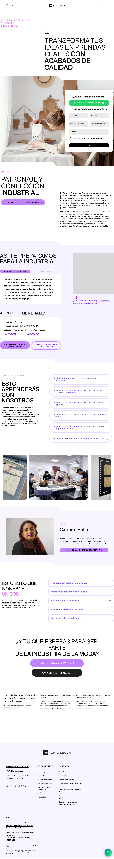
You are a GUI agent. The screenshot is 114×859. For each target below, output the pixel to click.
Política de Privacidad (44, 776)
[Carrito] (107, 5)
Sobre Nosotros (64, 772)
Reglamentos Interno (44, 784)
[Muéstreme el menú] (6, 5)
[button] (11, 5)
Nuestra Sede (63, 776)
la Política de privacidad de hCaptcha (17, 852)
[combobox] (72, 124)
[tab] (15, 271)
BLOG (23, 786)
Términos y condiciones (45, 772)
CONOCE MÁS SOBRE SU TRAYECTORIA (84, 550)
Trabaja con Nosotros (66, 780)
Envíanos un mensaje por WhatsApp (90, 103)
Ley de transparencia (44, 780)
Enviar (89, 145)
